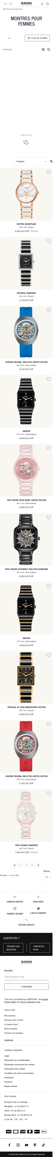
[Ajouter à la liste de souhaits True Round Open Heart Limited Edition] (48, 448)
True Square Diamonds (26, 845)
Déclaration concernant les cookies (19, 1064)
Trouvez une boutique (13, 1033)
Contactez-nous (39, 948)
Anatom (26, 431)
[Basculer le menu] (5, 4)
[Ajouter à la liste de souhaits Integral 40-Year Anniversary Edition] (48, 655)
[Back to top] (26, 141)
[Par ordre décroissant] (51, 161)
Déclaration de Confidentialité (17, 1060)
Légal (6, 1055)
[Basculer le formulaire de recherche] (11, 4)
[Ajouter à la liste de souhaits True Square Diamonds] (48, 793)
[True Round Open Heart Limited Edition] (26, 470)
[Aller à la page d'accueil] (26, 4)
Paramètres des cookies (14, 1068)
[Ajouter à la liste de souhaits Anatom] (48, 379)
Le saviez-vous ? (11, 1024)
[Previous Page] (15, 865)
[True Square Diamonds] (26, 815)
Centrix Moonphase (26, 224)
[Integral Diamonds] (26, 263)
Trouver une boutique (13, 948)
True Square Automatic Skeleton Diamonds (26, 569)
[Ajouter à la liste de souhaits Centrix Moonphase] (48, 172)
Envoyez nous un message (16, 1102)
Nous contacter (10, 1028)
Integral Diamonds (26, 293)
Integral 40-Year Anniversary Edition (26, 707)
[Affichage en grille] (43, 49)
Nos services (9, 1015)
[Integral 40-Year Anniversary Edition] (26, 677)
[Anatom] (26, 401)
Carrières (8, 1081)
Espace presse (10, 1086)
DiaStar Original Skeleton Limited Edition (26, 362)
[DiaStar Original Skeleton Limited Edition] (26, 332)
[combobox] (8, 38)
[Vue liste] (48, 49)
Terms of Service (28, 1002)
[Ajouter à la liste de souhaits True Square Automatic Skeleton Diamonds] (48, 517)
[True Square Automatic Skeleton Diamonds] (26, 539)
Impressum (9, 1077)
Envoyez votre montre (13, 1020)
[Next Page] (38, 865)
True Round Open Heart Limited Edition (26, 500)
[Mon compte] (42, 4)
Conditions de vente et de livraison (19, 1073)
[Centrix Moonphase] (26, 194)
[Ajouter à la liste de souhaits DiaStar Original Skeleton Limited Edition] (48, 310)
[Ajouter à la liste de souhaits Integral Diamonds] (48, 241)
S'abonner (26, 986)
